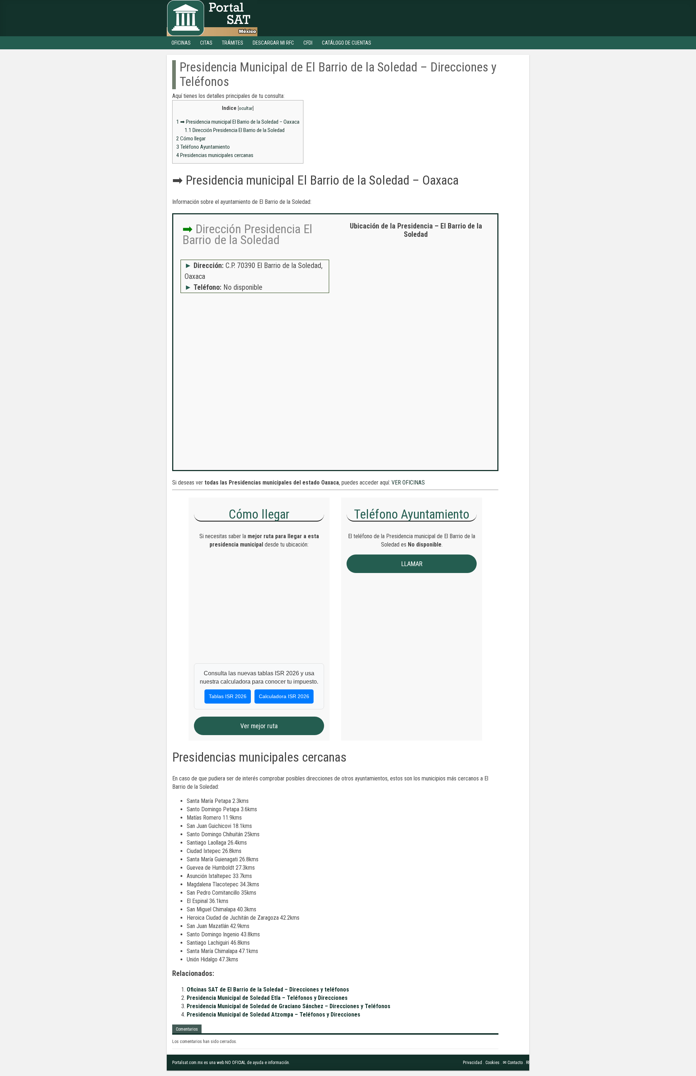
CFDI (307, 43)
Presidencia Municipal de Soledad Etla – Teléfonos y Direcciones (267, 997)
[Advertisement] (415, 296)
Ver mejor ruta (259, 726)
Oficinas (181, 43)
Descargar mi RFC (273, 43)
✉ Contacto (513, 1062)
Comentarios (187, 1029)
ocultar (246, 108)
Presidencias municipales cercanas (214, 155)
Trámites (232, 43)
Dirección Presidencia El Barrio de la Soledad (235, 130)
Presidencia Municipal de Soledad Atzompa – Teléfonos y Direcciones (273, 1014)
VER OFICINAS (408, 482)
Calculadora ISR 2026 (284, 696)
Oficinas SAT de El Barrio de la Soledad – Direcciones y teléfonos (268, 989)
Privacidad (472, 1062)
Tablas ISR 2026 (227, 696)
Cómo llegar (191, 138)
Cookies (492, 1062)
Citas (206, 43)
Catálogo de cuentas (346, 43)
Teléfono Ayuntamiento (203, 147)
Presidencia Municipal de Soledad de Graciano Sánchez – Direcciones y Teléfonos (288, 1006)
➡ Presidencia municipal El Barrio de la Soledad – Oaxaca (237, 122)
